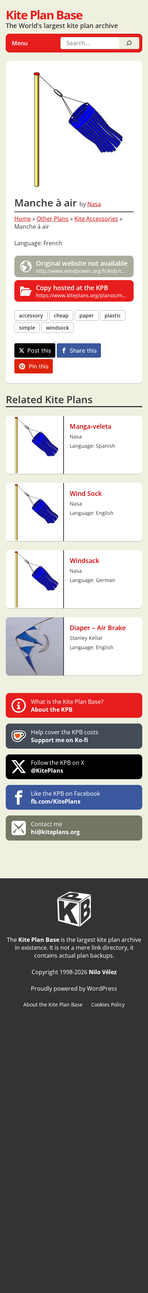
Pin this (38, 366)
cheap (61, 315)
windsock (57, 327)
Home (22, 219)
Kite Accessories (96, 219)
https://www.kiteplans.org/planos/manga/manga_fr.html (85, 291)
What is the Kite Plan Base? (67, 705)
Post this (39, 350)
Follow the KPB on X (57, 767)
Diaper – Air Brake (98, 627)
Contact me (55, 828)
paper (86, 315)
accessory (31, 315)
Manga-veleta (90, 426)
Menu (20, 43)
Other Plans (53, 219)
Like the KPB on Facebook (65, 797)
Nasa (94, 204)
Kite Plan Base (44, 14)
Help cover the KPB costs (64, 736)
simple (27, 327)
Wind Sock (86, 493)
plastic (113, 315)
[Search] (129, 43)
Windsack (84, 560)
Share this (83, 350)
